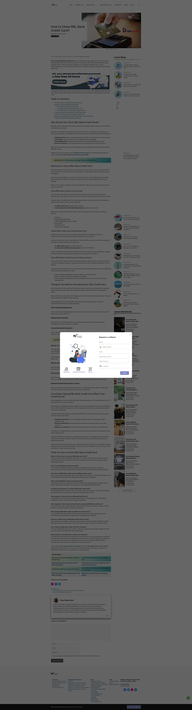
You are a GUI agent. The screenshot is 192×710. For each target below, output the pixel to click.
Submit (125, 373)
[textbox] (101, 366)
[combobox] (101, 347)
